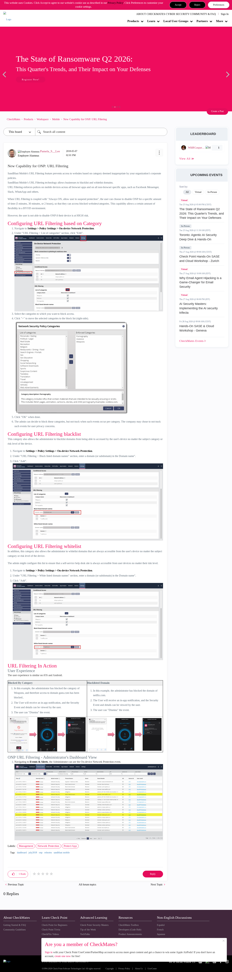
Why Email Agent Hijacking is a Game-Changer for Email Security (200, 282)
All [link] (187, 192)
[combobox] (101, 132)
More (219, 21)
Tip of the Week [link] (88, 929)
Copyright (109, 969)
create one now (63, 956)
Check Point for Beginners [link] (54, 925)
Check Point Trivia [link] (51, 929)
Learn (151, 21)
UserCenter (152, 969)
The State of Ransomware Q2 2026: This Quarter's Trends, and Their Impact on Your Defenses (201, 213)
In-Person (185, 226)
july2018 (33, 852)
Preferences (218, 5)
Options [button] (163, 119)
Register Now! (27, 79)
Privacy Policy (115, 2)
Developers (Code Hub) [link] (130, 929)
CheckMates (13, 119)
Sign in (48, 952)
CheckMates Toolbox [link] (129, 925)
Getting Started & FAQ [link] (14, 925)
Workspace (43, 119)
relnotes (48, 852)
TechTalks (85, 934)
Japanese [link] (161, 934)
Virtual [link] (198, 192)
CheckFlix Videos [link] (50, 934)
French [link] (160, 929)
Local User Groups (175, 21)
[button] (178, 5)
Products (133, 21)
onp (40, 852)
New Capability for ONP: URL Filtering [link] (85, 119)
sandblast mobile (62, 852)
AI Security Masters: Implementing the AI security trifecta (198, 308)
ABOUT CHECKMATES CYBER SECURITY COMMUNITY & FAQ (176, 14)
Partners (202, 21)
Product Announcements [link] (130, 934)
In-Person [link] (212, 192)
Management (26, 846)
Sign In (225, 14)
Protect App (70, 846)
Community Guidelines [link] (14, 929)
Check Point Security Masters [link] (94, 925)
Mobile (56, 119)
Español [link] (161, 925)
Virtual (184, 200)
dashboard (22, 852)
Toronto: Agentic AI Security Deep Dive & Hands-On (198, 237)
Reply (153, 874)
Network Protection (48, 846)
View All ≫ (186, 158)
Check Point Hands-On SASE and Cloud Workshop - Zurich (199, 259)
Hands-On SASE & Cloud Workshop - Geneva (196, 328)
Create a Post (217, 111)
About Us (139, 969)
